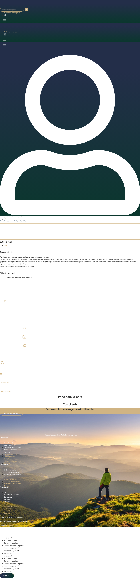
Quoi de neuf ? (9, 497)
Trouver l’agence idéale (12, 472)
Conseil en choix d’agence (12, 447)
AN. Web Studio (13, 526)
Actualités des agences (11, 495)
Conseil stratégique (10, 443)
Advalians (5, 517)
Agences (9, 221)
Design (16, 221)
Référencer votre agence (12, 474)
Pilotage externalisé (10, 450)
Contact (6, 477)
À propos (7, 452)
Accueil (2, 221)
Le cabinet (8, 538)
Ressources (8, 553)
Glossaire (7, 502)
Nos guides (7, 499)
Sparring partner (9, 445)
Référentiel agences (10, 470)
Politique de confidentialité (22, 521)
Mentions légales (5, 521)
